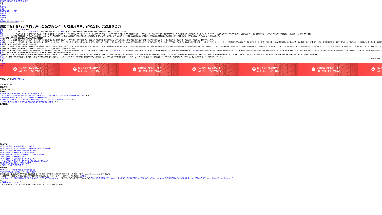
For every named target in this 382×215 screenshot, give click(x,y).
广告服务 (33, 172)
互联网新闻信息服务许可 (22, 178)
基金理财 (3, 11)
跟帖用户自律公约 (19, 79)
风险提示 (83, 176)
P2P (1, 20)
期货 (19, 1)
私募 (1, 32)
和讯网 (2, 21)
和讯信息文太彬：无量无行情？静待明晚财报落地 (18, 150)
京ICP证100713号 (6, 178)
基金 (15, 1)
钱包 (1, 65)
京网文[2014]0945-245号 (157, 178)
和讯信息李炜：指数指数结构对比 (13, 157)
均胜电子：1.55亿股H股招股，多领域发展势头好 (18, 170)
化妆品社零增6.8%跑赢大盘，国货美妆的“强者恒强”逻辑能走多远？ (24, 161)
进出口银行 (60, 32)
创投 (1, 34)
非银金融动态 (16, 21)
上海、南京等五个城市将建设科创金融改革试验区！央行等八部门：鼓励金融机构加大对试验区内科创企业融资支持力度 (42, 95)
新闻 (8, 1)
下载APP (3, 17)
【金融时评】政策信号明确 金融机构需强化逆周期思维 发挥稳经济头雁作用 (26, 102)
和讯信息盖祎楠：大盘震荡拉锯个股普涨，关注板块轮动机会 (22, 154)
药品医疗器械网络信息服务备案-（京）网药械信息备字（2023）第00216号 (193, 178)
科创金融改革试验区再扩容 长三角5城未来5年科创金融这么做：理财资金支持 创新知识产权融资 (34, 100)
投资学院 (3, 7)
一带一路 (117, 50)
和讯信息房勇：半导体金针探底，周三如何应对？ (18, 159)
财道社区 (3, 9)
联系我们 (18, 172)
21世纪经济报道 (19, 29)
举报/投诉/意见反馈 (7, 172)
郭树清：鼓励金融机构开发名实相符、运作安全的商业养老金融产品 (24, 97)
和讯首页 (3, 1)
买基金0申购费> (12, 11)
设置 (1, 67)
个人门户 (3, 63)
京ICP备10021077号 (226, 178)
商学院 (2, 59)
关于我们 (25, 172)
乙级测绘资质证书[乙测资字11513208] (102, 178)
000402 (34, 32)
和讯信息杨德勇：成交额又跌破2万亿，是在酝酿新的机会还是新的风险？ (27, 148)
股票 (12, 1)
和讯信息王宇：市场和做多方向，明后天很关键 (17, 152)
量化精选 (3, 15)
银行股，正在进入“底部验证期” (13, 165)
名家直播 (3, 13)
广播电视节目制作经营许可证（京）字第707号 (132, 178)
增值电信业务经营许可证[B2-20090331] (45, 178)
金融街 (29, 32)
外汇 (22, 1)
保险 (198, 50)
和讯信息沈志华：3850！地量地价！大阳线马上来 (18, 146)
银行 (1, 5)
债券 (26, 1)
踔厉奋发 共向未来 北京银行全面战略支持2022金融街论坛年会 (22, 93)
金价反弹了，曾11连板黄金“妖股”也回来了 (16, 163)
